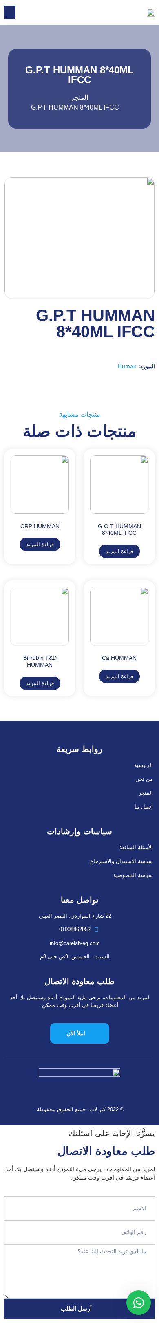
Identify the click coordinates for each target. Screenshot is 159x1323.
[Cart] (26, 12)
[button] (9, 12)
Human (127, 366)
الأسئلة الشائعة (136, 847)
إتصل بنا (144, 807)
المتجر (146, 793)
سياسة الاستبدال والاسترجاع (121, 861)
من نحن (144, 779)
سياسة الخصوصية (133, 875)
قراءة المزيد (119, 551)
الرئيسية (143, 765)
